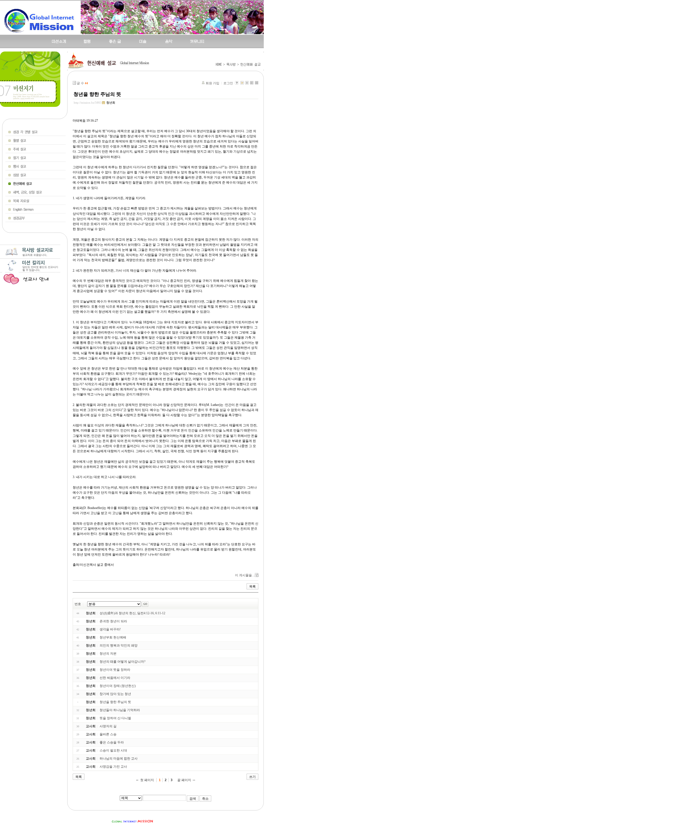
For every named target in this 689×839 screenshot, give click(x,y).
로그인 (228, 83)
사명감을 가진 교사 (113, 766)
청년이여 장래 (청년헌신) (118, 686)
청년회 (110, 102)
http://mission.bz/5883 (87, 102)
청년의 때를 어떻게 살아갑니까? (122, 662)
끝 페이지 (184, 780)
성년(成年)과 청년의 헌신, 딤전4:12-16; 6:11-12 (132, 613)
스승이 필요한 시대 (113, 750)
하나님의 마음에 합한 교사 (119, 758)
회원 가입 (212, 83)
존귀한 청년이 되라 (113, 621)
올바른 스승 (108, 734)
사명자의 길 (108, 726)
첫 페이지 (147, 780)
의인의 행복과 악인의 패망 (119, 645)
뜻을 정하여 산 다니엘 (115, 718)
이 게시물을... (244, 575)
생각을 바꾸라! (110, 629)
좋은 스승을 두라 (112, 742)
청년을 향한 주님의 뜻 (97, 94)
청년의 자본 (108, 653)
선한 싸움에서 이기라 (115, 678)
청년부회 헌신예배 (113, 637)
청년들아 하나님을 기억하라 (120, 710)
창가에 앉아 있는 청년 (115, 694)
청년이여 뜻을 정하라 (115, 670)
